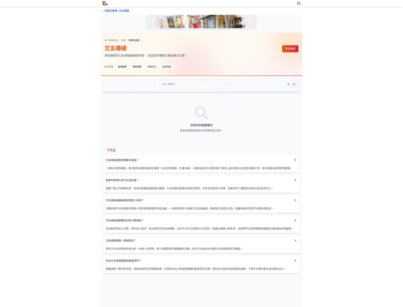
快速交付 (152, 66)
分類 (123, 40)
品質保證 (166, 66)
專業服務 (122, 66)
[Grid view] (288, 84)
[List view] (294, 84)
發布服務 (290, 48)
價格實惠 (137, 66)
